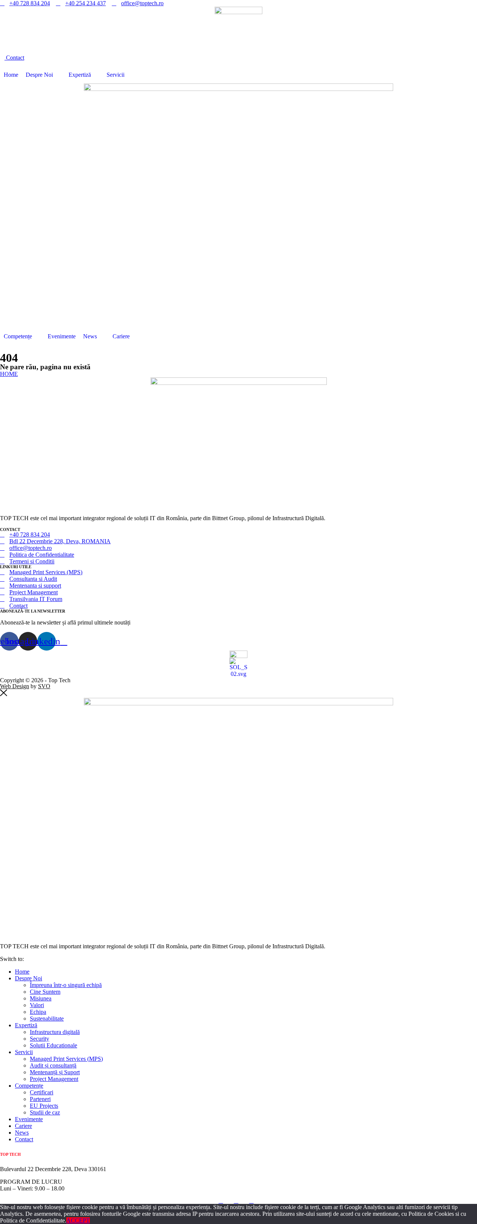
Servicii (115, 75)
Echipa (38, 1012)
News (90, 336)
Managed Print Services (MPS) (66, 1059)
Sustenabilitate (47, 1018)
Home (11, 75)
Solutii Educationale (53, 1045)
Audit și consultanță (53, 1065)
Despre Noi (39, 75)
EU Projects (44, 1106)
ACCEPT (78, 1220)
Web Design (14, 686)
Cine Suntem (45, 992)
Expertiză (80, 75)
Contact (24, 1139)
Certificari (41, 1092)
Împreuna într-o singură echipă (66, 985)
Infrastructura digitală (55, 1032)
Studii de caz (45, 1112)
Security (39, 1038)
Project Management (54, 1079)
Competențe (18, 336)
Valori (37, 1005)
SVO (44, 686)
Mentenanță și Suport (55, 1072)
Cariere (121, 336)
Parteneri (40, 1099)
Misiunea (40, 998)
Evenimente (62, 336)
